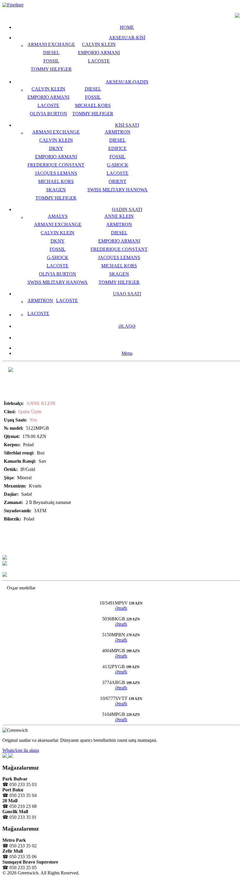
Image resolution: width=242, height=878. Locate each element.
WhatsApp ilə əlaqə (20, 750)
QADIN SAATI (127, 209)
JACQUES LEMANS (56, 173)
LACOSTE (99, 60)
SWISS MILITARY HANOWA (117, 189)
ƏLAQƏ (126, 326)
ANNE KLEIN (119, 216)
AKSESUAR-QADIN (127, 81)
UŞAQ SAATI (127, 293)
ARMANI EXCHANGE (51, 44)
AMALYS (58, 216)
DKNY (56, 148)
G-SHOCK (117, 164)
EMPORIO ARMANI (99, 52)
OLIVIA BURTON (48, 113)
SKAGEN (56, 189)
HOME (127, 27)
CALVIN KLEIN (99, 44)
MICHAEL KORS (93, 105)
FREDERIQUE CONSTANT (55, 164)
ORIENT (117, 181)
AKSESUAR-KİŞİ (127, 37)
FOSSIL (51, 60)
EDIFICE (117, 148)
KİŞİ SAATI (127, 125)
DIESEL (51, 52)
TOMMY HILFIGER (51, 69)
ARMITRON (117, 131)
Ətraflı (121, 608)
